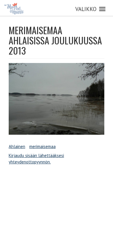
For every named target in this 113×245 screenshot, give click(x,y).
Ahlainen (17, 146)
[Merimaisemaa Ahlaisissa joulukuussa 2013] (56, 99)
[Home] (13, 9)
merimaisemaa (42, 146)
